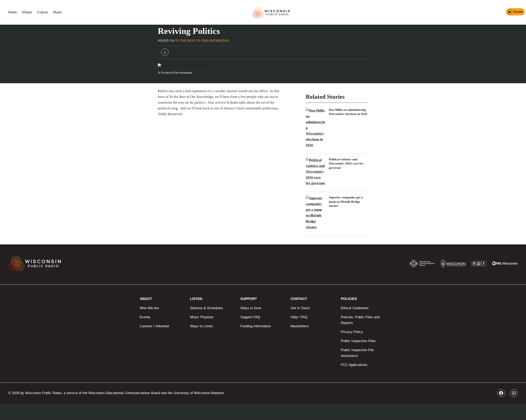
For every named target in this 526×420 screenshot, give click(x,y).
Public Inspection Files (358, 341)
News (12, 12)
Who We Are (149, 308)
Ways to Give (250, 308)
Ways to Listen (201, 326)
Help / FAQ (299, 317)
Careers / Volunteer (155, 326)
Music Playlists (201, 317)
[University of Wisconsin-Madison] (453, 264)
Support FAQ (250, 317)
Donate (518, 11)
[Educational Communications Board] (422, 264)
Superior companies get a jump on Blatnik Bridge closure (346, 201)
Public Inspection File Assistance (357, 353)
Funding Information (255, 326)
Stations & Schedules (206, 308)
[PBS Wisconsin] (505, 264)
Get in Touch (300, 308)
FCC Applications (354, 365)
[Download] (164, 53)
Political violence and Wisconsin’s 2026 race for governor (346, 163)
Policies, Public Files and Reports (360, 320)
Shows (27, 12)
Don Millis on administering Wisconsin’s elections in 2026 (348, 112)
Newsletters (300, 326)
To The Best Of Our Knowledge (202, 40)
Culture (42, 12)
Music (57, 12)
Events (145, 317)
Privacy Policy (352, 332)
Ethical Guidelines (355, 308)
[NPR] (479, 264)
